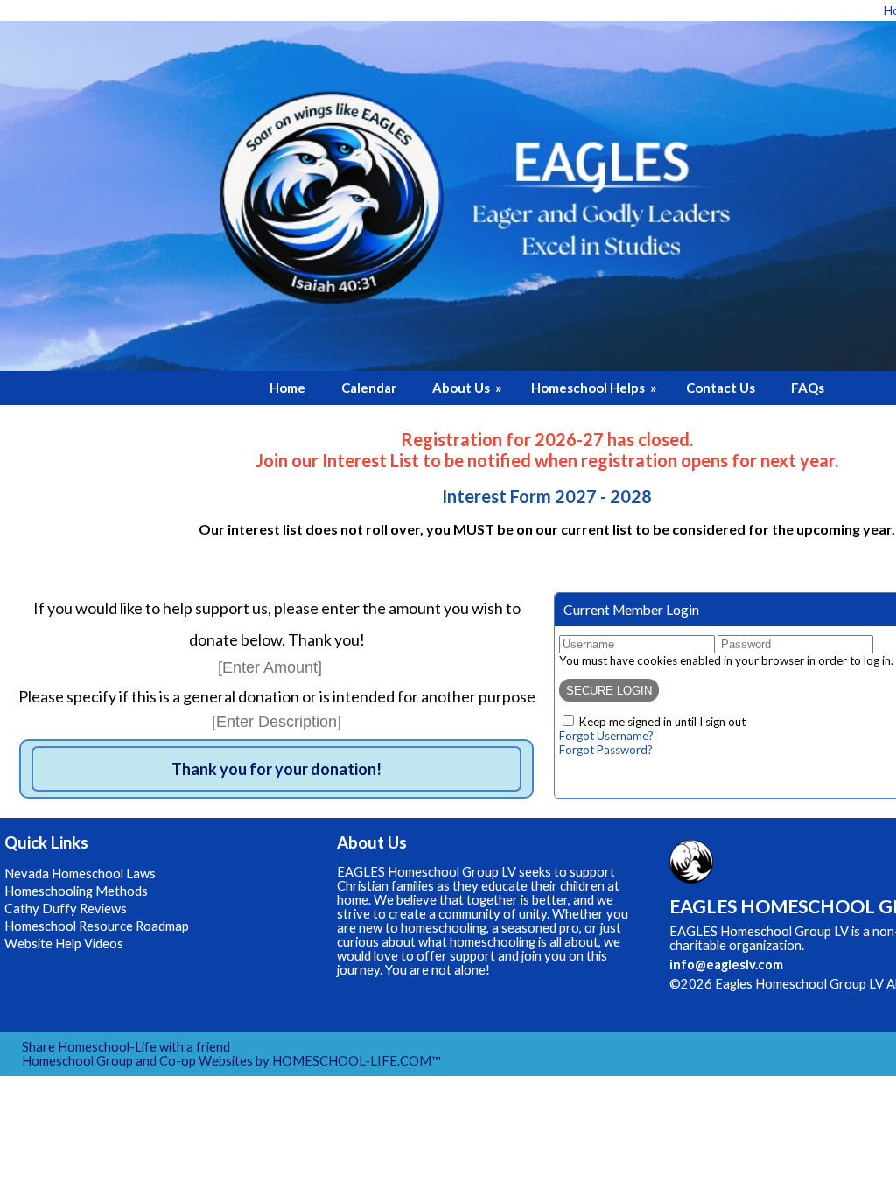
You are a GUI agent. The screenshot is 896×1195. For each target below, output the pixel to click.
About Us (468, 387)
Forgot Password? (606, 750)
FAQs (807, 387)
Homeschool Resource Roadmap (96, 926)
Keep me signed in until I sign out (662, 722)
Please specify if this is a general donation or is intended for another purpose (277, 696)
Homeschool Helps (595, 387)
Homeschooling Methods (76, 891)
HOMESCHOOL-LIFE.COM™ (356, 1060)
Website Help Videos (63, 943)
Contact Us (720, 387)
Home (287, 387)
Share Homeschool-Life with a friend (126, 1046)
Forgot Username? (606, 736)
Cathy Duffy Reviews (65, 908)
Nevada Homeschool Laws (80, 873)
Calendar (368, 387)
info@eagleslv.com (726, 964)
